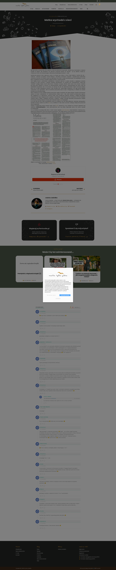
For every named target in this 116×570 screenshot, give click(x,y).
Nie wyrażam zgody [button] (51, 295)
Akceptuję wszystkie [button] (65, 295)
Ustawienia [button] (58, 298)
